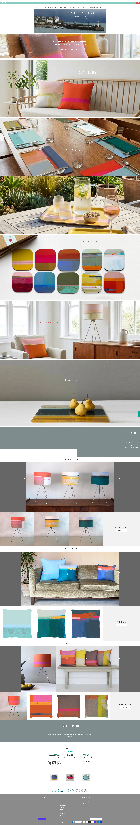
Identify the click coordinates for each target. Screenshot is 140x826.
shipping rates (62, 807)
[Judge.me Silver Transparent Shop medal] (76, 790)
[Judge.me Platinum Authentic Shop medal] (67, 790)
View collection (121, 530)
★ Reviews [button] (139, 414)
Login (134, 2)
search (61, 799)
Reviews (61, 803)
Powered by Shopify (60, 822)
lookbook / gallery (62, 813)
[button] (35, 7)
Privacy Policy (62, 815)
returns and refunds (63, 805)
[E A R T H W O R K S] (70, 5)
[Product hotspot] (24, 478)
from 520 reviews (70, 751)
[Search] (137, 7)
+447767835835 (3, 2)
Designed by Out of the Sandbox (52, 822)
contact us (61, 809)
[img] (70, 750)
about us (61, 801)
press (60, 811)
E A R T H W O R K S (43, 822)
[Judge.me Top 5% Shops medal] (85, 790)
